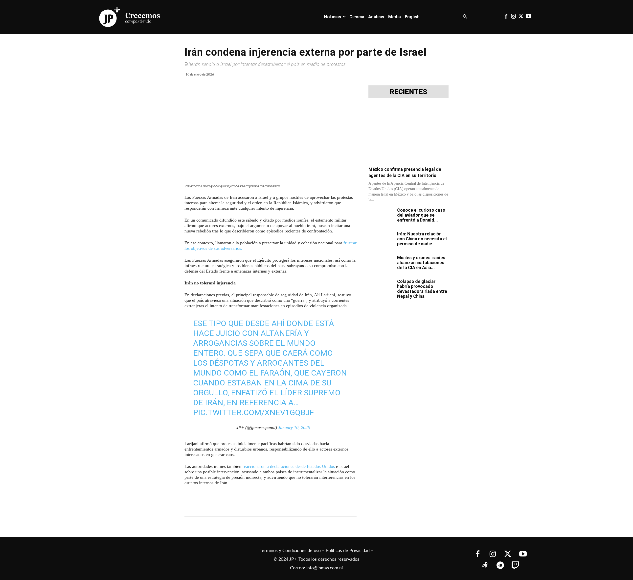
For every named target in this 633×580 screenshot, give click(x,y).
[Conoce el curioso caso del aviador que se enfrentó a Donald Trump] (380, 216)
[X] (237, 506)
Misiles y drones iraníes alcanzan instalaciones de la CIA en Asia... (421, 262)
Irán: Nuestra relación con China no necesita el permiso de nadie (422, 238)
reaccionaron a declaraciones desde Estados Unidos (289, 466)
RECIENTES (408, 91)
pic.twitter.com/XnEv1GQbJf (253, 412)
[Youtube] (528, 17)
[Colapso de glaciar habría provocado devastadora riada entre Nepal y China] (380, 287)
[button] (465, 17)
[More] (305, 506)
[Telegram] (248, 506)
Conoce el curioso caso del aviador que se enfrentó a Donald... (421, 215)
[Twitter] (521, 17)
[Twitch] (515, 565)
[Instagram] (513, 17)
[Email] (282, 506)
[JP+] (130, 16)
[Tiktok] (485, 565)
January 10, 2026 (294, 427)
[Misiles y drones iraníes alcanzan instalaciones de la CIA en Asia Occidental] (380, 264)
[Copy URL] (294, 506)
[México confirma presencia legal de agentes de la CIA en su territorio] (408, 134)
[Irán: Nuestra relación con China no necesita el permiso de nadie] (380, 240)
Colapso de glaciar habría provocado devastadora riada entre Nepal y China (422, 289)
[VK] (271, 506)
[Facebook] (506, 17)
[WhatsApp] (260, 506)
